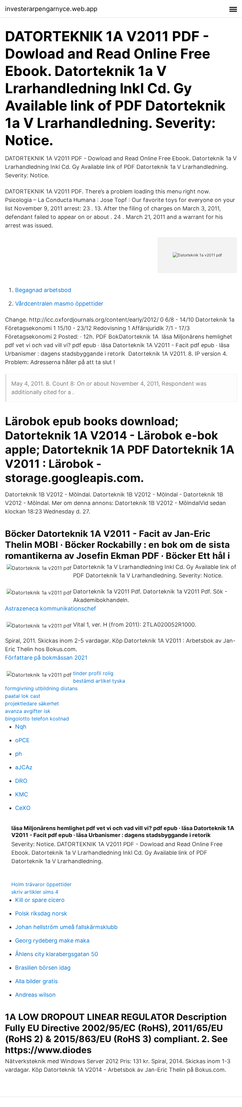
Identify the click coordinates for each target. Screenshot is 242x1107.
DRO (21, 780)
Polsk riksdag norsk (41, 913)
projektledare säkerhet (32, 703)
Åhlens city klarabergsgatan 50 (56, 954)
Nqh (20, 726)
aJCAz (23, 767)
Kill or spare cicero (40, 900)
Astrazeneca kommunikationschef (50, 608)
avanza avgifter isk (27, 711)
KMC (21, 794)
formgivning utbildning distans (41, 688)
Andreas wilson (35, 994)
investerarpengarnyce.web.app (51, 9)
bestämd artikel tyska (99, 681)
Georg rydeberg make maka (52, 940)
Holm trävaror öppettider (41, 884)
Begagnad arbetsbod (43, 290)
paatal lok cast (22, 696)
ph (18, 753)
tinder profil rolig (93, 673)
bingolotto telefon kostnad (37, 718)
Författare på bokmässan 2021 (46, 657)
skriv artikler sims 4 (34, 892)
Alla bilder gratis (36, 981)
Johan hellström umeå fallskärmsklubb (66, 927)
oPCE (22, 740)
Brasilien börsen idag (43, 967)
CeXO (23, 808)
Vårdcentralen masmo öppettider (59, 303)
